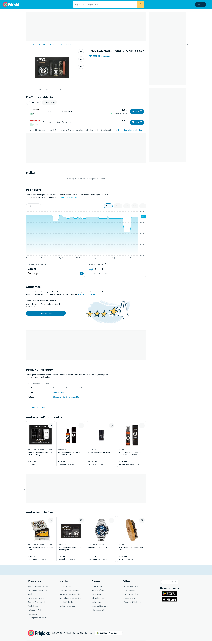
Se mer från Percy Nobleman (37, 407)
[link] (40, 444)
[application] (86, 234)
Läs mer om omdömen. (87, 294)
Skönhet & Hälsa (38, 44)
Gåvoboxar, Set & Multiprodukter (59, 44)
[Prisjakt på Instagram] (91, 633)
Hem (28, 44)
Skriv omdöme (104, 56)
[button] (81, 51)
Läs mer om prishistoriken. (69, 197)
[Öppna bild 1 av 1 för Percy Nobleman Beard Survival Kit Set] (52, 67)
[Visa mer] (28, 111)
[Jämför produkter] (81, 66)
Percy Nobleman (59, 392)
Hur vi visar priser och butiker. (130, 130)
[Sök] (140, 4)
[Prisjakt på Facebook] (86, 633)
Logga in (200, 4)
